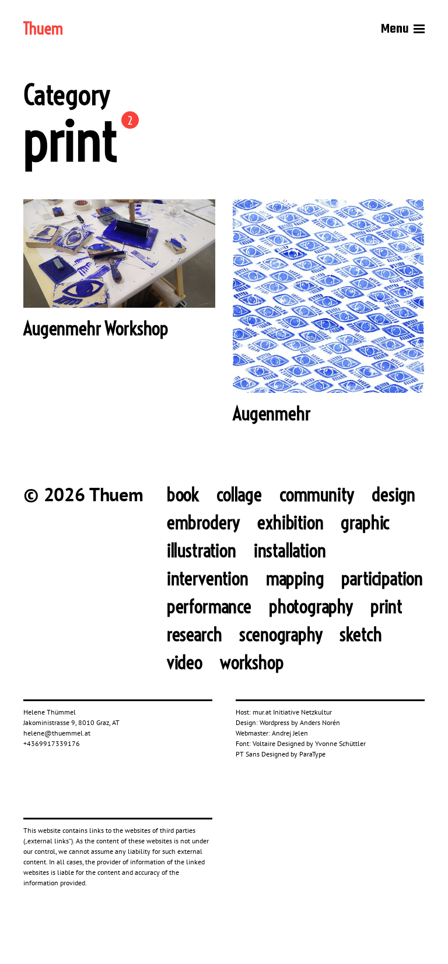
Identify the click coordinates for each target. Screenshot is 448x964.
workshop (252, 662)
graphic (365, 522)
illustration (201, 550)
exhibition (290, 522)
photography (311, 606)
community (316, 494)
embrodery (203, 522)
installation (290, 550)
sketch (361, 634)
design (393, 494)
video (184, 662)
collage (239, 494)
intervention (208, 578)
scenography (280, 634)
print (386, 606)
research (194, 634)
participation (382, 578)
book (183, 494)
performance (209, 606)
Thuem (43, 29)
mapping (295, 578)
